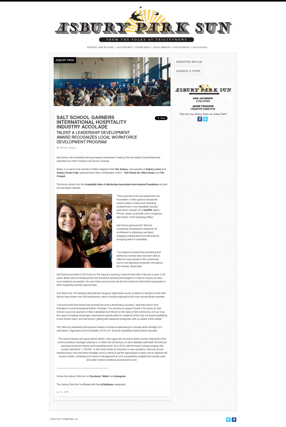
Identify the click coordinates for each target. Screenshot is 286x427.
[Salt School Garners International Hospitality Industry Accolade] (112, 105)
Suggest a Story (188, 71)
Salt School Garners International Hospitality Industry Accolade (91, 122)
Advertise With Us (189, 62)
